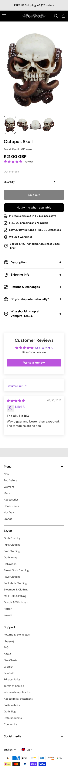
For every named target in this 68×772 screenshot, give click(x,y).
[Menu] (4, 16)
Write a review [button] (34, 363)
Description (18, 262)
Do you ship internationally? (30, 299)
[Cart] (63, 16)
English (8, 749)
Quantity (9, 182)
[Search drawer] (56, 16)
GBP (29, 749)
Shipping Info (20, 274)
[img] (16, 401)
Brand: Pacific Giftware (18, 149)
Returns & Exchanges (25, 287)
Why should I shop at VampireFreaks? (25, 314)
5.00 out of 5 (44, 348)
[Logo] (34, 16)
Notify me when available (34, 207)
